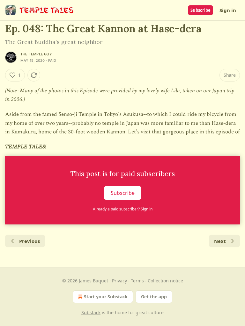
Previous (29, 241)
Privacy (119, 281)
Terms (137, 281)
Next (220, 241)
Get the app (154, 297)
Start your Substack (106, 297)
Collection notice (165, 281)
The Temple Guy (36, 54)
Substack (90, 312)
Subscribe (200, 10)
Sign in (227, 10)
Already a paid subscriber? (122, 209)
